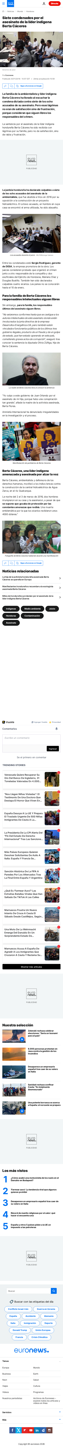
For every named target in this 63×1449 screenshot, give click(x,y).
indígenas (11, 608)
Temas (5, 1361)
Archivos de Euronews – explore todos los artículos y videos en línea (46, 1400)
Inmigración (30, 1323)
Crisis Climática (39, 1337)
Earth (35, 1374)
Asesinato (11, 622)
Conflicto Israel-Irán (18, 1309)
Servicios (6, 1412)
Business (6, 1374)
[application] (31, 49)
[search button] (54, 1291)
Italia (13, 1323)
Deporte (49, 1323)
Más (4, 1420)
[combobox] (31, 1291)
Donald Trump (20, 1330)
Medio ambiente (32, 608)
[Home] (3, 11)
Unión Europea (42, 1330)
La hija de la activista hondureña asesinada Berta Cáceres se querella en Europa (25, 578)
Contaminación (32, 615)
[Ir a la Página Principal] (10, 3)
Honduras (30, 11)
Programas (38, 1392)
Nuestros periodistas (12, 1398)
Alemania (48, 1316)
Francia (19, 1337)
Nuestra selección (17, 1025)
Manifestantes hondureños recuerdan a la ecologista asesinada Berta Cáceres (27, 587)
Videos (5, 1392)
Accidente (30, 1316)
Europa (5, 1367)
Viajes (5, 1386)
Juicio (52, 608)
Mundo (20, 11)
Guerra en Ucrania (46, 1309)
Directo (54, 3)
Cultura (36, 1386)
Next (4, 1380)
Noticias (10, 11)
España (13, 1316)
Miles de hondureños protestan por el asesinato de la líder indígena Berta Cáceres (27, 597)
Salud (36, 1380)
